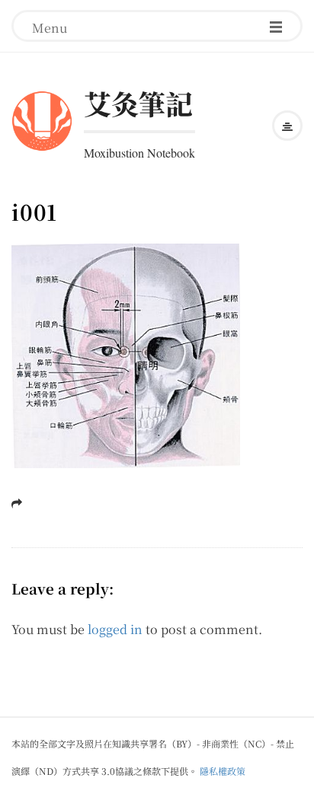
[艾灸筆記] (41, 117)
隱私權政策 (222, 770)
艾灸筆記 (138, 103)
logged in (115, 629)
